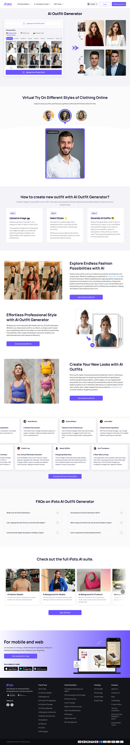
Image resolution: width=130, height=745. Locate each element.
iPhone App (98, 693)
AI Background (43, 697)
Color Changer (69, 703)
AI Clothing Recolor (45, 708)
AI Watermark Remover (46, 716)
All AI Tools (42, 689)
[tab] (33, 512)
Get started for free (20, 656)
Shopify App (98, 700)
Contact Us (115, 693)
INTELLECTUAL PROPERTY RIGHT (116, 716)
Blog (113, 697)
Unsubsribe (115, 700)
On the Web (98, 689)
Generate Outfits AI (86, 297)
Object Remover (70, 718)
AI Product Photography (47, 700)
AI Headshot (42, 720)
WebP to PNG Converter (73, 706)
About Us (114, 689)
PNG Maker (68, 714)
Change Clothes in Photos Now (65, 476)
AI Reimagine (43, 731)
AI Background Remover (47, 712)
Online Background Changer (75, 695)
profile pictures (116, 387)
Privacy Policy (116, 704)
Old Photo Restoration (72, 710)
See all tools (65, 612)
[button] (33, 512)
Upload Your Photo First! (35, 72)
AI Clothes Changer (45, 704)
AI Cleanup (42, 724)
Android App (98, 697)
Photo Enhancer (70, 699)
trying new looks (114, 276)
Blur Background (70, 722)
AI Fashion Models (45, 693)
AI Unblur (41, 727)
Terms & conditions (115, 709)
